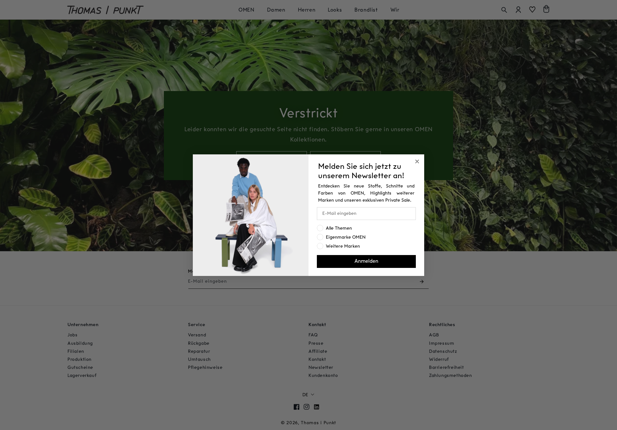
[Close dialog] (417, 161)
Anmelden (366, 261)
